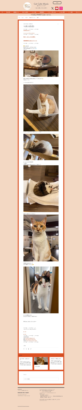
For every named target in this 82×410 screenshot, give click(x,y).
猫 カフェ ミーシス (41, 5)
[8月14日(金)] (41, 361)
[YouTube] (56, 8)
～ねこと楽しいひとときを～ (41, 7)
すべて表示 (61, 355)
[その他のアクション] (58, 24)
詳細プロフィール (32, 17)
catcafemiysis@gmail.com (51, 392)
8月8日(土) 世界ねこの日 (56, 358)
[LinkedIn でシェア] (28, 348)
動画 (37, 17)
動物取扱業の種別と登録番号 (23, 392)
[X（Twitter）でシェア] (26, 348)
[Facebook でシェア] (23, 348)
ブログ (26, 17)
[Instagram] (61, 8)
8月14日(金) (37, 366)
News (22, 17)
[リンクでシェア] (30, 348)
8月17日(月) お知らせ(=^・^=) (25, 359)
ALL (19, 17)
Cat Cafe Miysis (41, 4)
